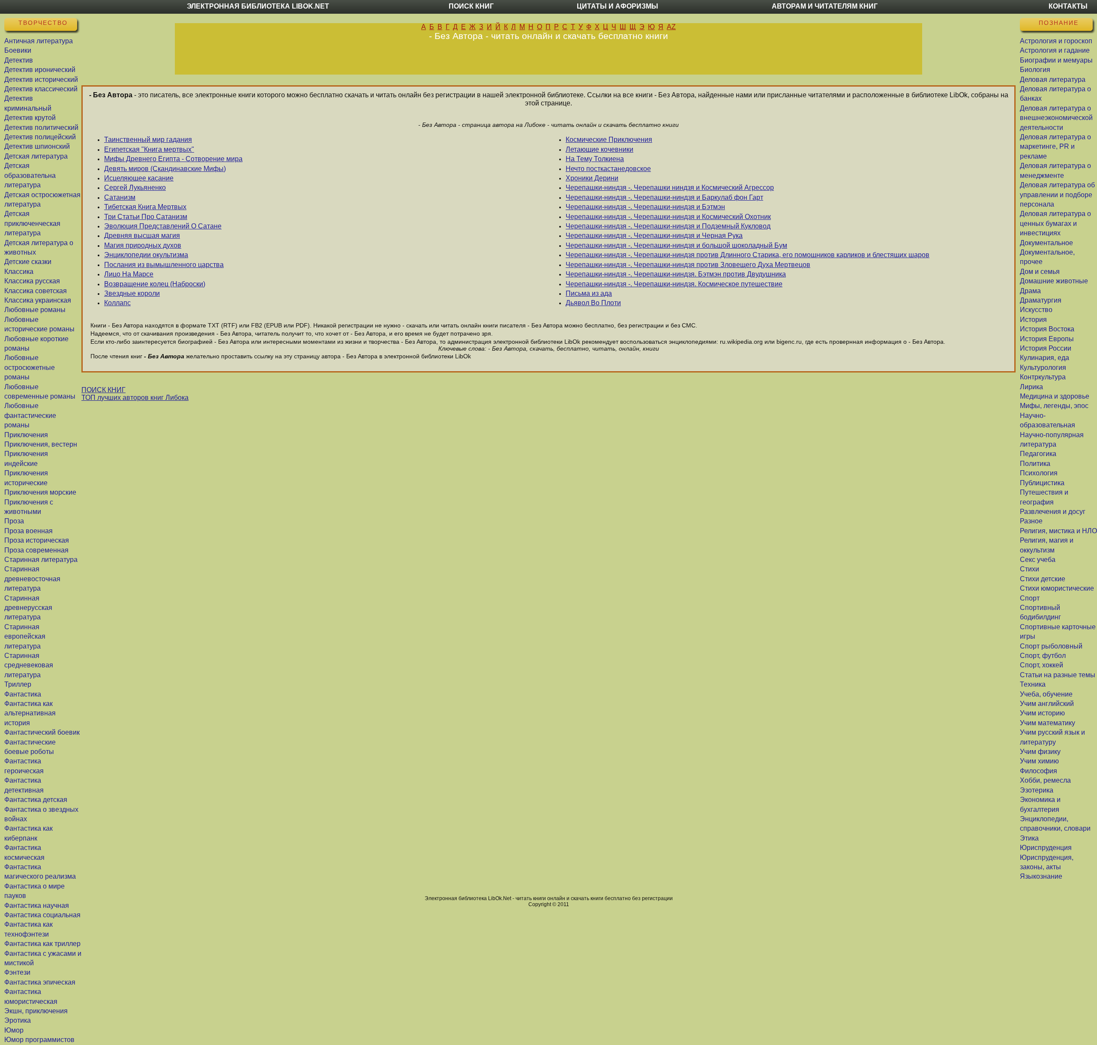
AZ (671, 26)
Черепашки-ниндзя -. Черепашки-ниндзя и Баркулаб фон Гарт (664, 197)
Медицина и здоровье (1054, 396)
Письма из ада (589, 293)
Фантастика (22, 694)
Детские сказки (27, 261)
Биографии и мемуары (1056, 60)
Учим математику (1047, 723)
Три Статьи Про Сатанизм (145, 216)
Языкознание (1041, 876)
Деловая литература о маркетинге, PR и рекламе (1055, 146)
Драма (1030, 290)
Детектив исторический (41, 79)
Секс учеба (1037, 559)
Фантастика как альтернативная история (30, 713)
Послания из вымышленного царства (164, 264)
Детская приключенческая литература (32, 223)
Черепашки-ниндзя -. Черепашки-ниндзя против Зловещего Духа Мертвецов (688, 264)
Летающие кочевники (599, 149)
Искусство (1036, 309)
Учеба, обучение (1046, 694)
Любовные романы (35, 309)
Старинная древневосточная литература (32, 578)
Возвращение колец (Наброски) (154, 284)
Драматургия (1040, 300)
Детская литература (36, 156)
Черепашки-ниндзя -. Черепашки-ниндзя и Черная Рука (654, 235)
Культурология (1043, 367)
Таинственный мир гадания (148, 139)
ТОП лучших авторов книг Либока (135, 397)
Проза (14, 521)
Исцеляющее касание (139, 178)
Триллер (17, 684)
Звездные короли (132, 293)
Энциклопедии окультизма (146, 254)
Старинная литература (41, 559)
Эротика (17, 1020)
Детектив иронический (39, 69)
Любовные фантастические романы (30, 415)
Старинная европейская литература (24, 636)
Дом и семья (1040, 271)
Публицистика (1042, 482)
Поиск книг (471, 6)
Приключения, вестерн (40, 444)
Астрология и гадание (1055, 50)
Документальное (1046, 242)
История (1033, 319)
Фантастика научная (36, 905)
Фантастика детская (35, 799)
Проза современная (36, 550)
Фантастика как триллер (42, 943)
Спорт (1030, 598)
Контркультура (1043, 377)
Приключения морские (40, 492)
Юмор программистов (39, 1039)
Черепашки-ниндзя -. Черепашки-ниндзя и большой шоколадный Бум (676, 245)
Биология (1035, 69)
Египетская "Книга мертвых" (149, 149)
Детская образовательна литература (30, 175)
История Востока (1047, 329)
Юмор (14, 1030)
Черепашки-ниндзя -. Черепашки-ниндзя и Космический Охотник (668, 216)
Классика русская (32, 281)
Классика (18, 271)
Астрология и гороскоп (1056, 41)
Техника (1033, 684)
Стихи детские (1042, 579)
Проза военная (28, 531)
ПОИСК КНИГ (103, 389)
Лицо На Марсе (128, 274)
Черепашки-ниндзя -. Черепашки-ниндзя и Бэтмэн (645, 206)
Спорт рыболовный (1051, 646)
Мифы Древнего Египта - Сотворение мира (173, 158)
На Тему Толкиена (595, 158)
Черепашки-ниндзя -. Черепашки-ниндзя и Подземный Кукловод (668, 226)
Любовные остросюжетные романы (29, 367)
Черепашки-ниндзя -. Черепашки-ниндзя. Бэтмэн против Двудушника (676, 274)
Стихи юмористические (1057, 588)
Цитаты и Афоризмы (617, 6)
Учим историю (1042, 713)
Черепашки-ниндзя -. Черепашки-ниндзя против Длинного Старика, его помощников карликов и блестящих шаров (747, 254)
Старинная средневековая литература (28, 665)
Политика (1035, 463)
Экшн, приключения (36, 1011)
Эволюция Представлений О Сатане (163, 226)
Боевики (17, 50)
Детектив (18, 60)
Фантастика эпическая (39, 982)
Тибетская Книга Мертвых (145, 206)
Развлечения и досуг (1052, 511)
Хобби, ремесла (1045, 780)
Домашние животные (1054, 281)
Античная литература (38, 41)
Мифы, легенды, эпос (1054, 405)
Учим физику (1040, 751)
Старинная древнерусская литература (28, 608)
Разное (1031, 521)
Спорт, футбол (1043, 655)
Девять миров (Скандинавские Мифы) (165, 168)
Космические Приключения (609, 139)
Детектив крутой (30, 117)
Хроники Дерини (592, 178)
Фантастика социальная (42, 915)
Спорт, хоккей (1041, 665)
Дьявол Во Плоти (593, 302)
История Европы (1047, 338)
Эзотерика (1036, 790)
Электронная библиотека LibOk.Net (258, 6)
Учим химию (1039, 761)
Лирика (1031, 386)
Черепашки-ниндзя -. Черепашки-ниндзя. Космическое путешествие (674, 284)
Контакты (1068, 6)
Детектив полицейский (40, 137)
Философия (1038, 771)
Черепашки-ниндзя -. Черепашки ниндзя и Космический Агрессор (670, 187)
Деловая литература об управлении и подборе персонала (1057, 194)
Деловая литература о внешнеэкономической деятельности (1056, 118)
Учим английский (1047, 703)
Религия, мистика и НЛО (1058, 531)
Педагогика (1038, 453)
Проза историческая (36, 540)
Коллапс (117, 302)
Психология (1039, 473)
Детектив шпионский (37, 146)
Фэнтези (17, 972)
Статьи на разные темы (1057, 675)
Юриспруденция (1046, 847)
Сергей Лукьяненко (135, 187)
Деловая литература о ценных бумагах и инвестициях (1055, 223)
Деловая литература (1052, 79)
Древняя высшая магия (142, 235)
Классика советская (35, 290)
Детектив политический (41, 127)
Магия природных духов (142, 245)
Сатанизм (119, 197)
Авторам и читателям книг (825, 6)
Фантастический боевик (42, 732)
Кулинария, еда (1044, 357)
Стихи (1029, 569)
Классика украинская (37, 300)
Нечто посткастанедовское (608, 168)
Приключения (26, 434)
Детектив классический (41, 89)
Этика (1029, 838)
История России (1045, 348)
